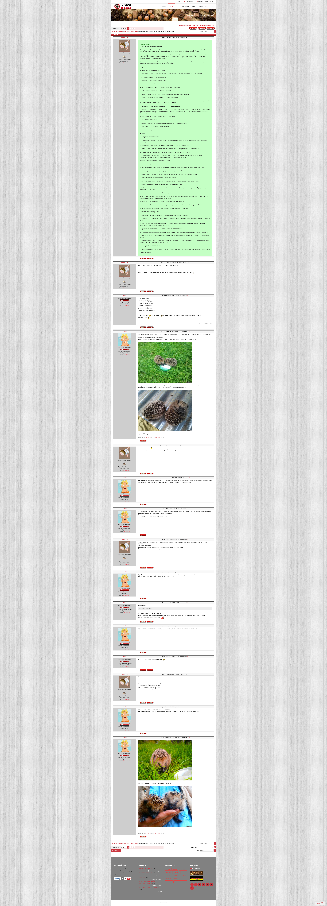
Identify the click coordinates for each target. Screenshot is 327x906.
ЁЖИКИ (141, 31)
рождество (177, 875)
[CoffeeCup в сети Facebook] (196, 884)
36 (189, 478)
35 (189, 445)
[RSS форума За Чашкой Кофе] (192, 888)
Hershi (125, 331)
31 (187, 37)
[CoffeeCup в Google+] (192, 884)
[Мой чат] (196, 878)
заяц (175, 885)
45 (189, 737)
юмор (175, 878)
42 (187, 656)
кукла (176, 882)
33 (188, 295)
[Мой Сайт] (196, 873)
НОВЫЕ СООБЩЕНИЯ (185, 25)
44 (188, 707)
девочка (168, 878)
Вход (179, 1)
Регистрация (189, 1)
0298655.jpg (157, 437)
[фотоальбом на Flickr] (203, 884)
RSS (213, 25)
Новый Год (183, 869)
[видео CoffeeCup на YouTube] (199, 884)
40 (187, 602)
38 (187, 539)
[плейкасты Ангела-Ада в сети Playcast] (211, 884)
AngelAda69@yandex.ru (198, 869)
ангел (184, 875)
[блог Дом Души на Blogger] (207, 884)
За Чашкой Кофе (117, 31)
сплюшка (168, 885)
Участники (195, 25)
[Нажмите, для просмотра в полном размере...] (165, 382)
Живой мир (134, 31)
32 (189, 262)
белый (168, 869)
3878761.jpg (148, 833)
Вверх (319, 903)
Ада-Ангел (124, 37)
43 (188, 674)
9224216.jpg (157, 833)
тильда (183, 882)
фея (181, 885)
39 (187, 572)
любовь (175, 869)
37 (187, 508)
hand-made (169, 882)
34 (189, 331)
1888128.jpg (148, 437)
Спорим (126, 31)
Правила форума (205, 25)
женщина (168, 872)
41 (187, 626)
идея (124, 295)
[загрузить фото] (117, 879)
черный (168, 875)
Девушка (176, 872)
